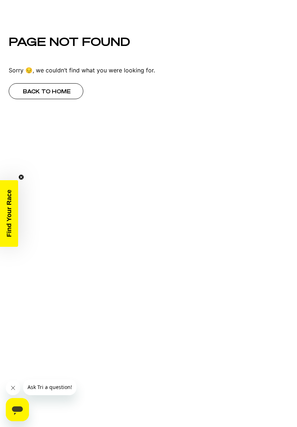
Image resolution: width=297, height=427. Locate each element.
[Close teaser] (21, 177)
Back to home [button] (47, 91)
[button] (9, 213)
